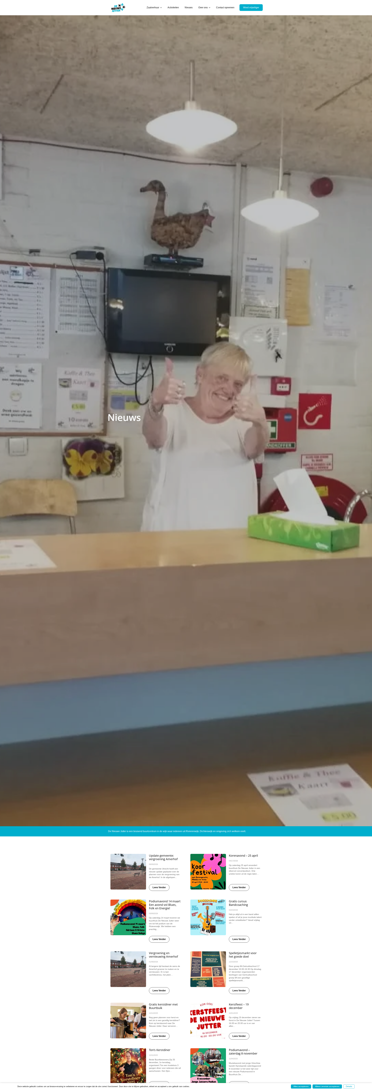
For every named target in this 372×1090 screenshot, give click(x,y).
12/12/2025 (153, 1013)
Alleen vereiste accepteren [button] (327, 1086)
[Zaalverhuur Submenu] (162, 7)
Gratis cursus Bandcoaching (238, 903)
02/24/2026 (233, 910)
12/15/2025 (233, 962)
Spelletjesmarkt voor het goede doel (243, 954)
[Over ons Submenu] (210, 7)
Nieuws (189, 7)
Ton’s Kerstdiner (159, 1050)
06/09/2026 (153, 864)
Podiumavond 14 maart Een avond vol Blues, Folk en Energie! (164, 905)
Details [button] (349, 1086)
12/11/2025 (153, 1055)
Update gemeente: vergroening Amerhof (163, 857)
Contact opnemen (225, 7)
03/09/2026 (153, 914)
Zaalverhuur (153, 7)
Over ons (203, 7)
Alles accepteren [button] (301, 1086)
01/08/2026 (153, 962)
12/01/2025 (233, 1013)
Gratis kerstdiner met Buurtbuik (163, 1006)
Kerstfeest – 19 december (239, 1006)
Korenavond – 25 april (243, 855)
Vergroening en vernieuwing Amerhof (163, 954)
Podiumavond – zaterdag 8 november (243, 1051)
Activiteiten (173, 7)
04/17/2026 (233, 861)
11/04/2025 (233, 1059)
